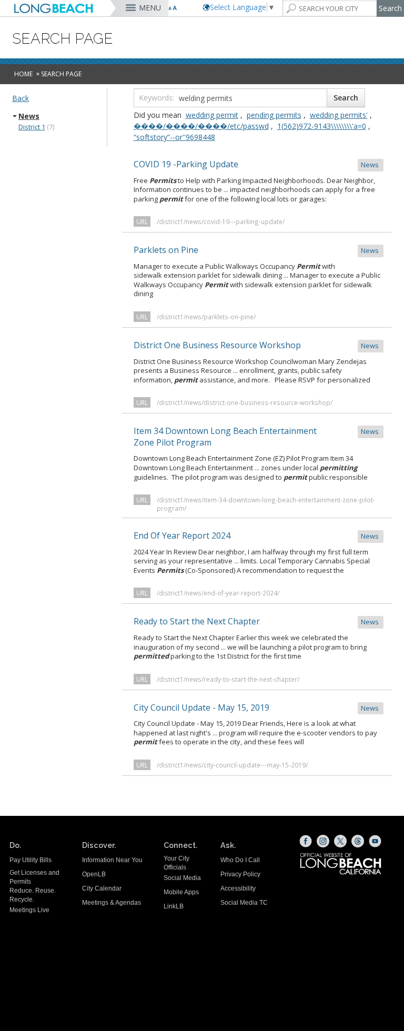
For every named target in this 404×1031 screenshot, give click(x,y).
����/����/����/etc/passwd (201, 126)
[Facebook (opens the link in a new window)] (305, 841)
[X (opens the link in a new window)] (340, 841)
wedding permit (212, 115)
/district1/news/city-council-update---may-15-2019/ (232, 765)
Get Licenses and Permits (34, 877)
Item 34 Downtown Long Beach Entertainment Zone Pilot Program (257, 436)
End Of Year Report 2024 (257, 535)
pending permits (274, 115)
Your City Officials (176, 863)
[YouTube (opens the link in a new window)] (375, 841)
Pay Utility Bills (30, 860)
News (28, 116)
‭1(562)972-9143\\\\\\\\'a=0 (321, 126)
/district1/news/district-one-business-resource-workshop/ (244, 402)
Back (20, 98)
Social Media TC (244, 902)
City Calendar (102, 888)
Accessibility (238, 888)
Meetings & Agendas (111, 902)
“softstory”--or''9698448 (174, 137)
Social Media (182, 878)
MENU (150, 8)
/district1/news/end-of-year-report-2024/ (218, 593)
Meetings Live (29, 910)
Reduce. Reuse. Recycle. (32, 895)
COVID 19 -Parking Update (257, 164)
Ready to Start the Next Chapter (257, 621)
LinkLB (174, 906)
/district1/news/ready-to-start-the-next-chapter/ (228, 679)
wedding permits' (339, 115)
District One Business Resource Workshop (257, 345)
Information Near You (112, 860)
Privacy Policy (240, 874)
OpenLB (94, 874)
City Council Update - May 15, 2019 (257, 707)
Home (23, 73)
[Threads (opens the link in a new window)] (357, 841)
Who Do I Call (240, 860)
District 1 (31, 127)
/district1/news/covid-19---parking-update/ (221, 221)
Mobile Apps (181, 892)
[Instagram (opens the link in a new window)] (323, 841)
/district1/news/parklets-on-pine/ (206, 316)
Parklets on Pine (257, 250)
